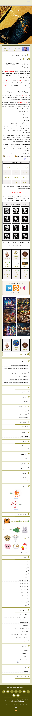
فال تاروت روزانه (25, 275)
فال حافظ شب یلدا (24, 656)
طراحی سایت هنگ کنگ (23, 631)
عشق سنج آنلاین (24, 468)
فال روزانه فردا (25, 681)
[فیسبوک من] (20, 692)
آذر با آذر (7, 177)
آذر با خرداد (7, 168)
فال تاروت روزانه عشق (23, 599)
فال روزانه (14, 10)
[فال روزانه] (9, 304)
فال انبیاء (26, 401)
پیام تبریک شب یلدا (24, 659)
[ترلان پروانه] (16, 50)
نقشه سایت (7, 705)
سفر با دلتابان (25, 625)
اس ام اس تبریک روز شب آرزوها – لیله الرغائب (18, 379)
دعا (27, 449)
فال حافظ (26, 650)
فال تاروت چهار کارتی (23, 580)
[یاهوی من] (28, 692)
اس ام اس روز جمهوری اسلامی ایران (21, 376)
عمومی (21, 354)
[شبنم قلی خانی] (6, 50)
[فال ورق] (9, 329)
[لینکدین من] (14, 695)
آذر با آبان (16, 177)
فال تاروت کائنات (16, 275)
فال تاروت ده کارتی (24, 593)
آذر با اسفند (7, 182)
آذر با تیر (25, 172)
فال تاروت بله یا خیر (24, 602)
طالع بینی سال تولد (24, 552)
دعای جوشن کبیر (24, 446)
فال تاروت (26, 605)
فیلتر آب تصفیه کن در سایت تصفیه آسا (20, 614)
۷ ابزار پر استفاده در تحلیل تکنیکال (21, 628)
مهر (7, 156)
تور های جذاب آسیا (24, 622)
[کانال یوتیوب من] (18, 695)
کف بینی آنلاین (25, 427)
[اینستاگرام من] (16, 692)
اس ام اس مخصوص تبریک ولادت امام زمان (19, 365)
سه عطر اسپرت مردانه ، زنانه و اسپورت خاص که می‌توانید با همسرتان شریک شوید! (16, 618)
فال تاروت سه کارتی (24, 577)
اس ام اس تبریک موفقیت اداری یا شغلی (20, 373)
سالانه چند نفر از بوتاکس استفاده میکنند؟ (19, 635)
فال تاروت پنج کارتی (24, 583)
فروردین (13, 156)
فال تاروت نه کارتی (24, 589)
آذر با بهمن (16, 182)
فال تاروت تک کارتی (24, 574)
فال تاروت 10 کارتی (7, 275)
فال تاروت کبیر (25, 565)
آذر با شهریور (7, 172)
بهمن (23, 159)
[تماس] (12, 692)
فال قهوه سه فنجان (24, 414)
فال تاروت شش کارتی (23, 586)
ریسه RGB (25, 477)
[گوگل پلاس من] (3, 692)
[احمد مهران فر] (25, 49)
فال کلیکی (26, 458)
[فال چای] (23, 329)
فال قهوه (26, 411)
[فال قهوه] (23, 317)
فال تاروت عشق (24, 596)
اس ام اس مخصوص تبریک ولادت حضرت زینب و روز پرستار (16, 382)
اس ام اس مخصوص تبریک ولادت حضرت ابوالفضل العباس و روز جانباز (16, 369)
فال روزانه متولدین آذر (19, 55)
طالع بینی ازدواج (16, 257)
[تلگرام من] (24, 692)
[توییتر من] (7, 692)
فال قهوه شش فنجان (23, 417)
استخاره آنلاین (25, 392)
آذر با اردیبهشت (16, 167)
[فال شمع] (9, 317)
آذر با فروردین (25, 168)
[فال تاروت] (23, 304)
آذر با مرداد (16, 172)
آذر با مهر (25, 177)
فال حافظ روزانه (25, 653)
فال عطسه (16, 266)
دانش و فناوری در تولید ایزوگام (21, 638)
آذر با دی (25, 182)
